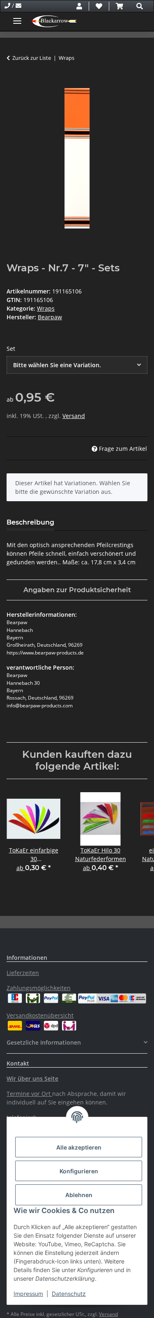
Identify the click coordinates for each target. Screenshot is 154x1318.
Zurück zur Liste (31, 57)
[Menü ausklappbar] (17, 17)
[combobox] (77, 365)
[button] (79, 6)
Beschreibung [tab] (30, 522)
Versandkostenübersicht (40, 1015)
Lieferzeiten (23, 973)
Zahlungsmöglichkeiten (39, 988)
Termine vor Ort (29, 1094)
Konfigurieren (79, 1171)
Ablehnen (78, 1194)
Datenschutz (69, 1293)
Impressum (28, 1293)
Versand (73, 416)
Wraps (46, 308)
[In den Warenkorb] (13, 83)
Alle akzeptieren (78, 1147)
